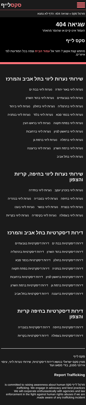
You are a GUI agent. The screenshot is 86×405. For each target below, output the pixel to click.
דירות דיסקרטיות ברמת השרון (29, 285)
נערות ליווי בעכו (24, 207)
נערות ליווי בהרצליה (70, 106)
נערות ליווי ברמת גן (45, 139)
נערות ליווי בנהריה (19, 198)
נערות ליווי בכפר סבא (69, 114)
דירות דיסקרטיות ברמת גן (67, 285)
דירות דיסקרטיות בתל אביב (31, 293)
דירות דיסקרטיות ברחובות (26, 277)
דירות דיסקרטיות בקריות (33, 335)
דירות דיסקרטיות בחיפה (68, 327)
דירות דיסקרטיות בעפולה (67, 335)
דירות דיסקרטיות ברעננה (67, 293)
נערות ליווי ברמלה (71, 139)
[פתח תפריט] (81, 5)
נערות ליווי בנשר (47, 207)
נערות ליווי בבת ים (40, 89)
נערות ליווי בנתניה (19, 114)
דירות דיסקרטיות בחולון (68, 260)
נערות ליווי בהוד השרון (40, 98)
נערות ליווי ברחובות (38, 131)
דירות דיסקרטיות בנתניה (67, 268)
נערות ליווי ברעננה (39, 148)
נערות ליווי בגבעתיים (70, 98)
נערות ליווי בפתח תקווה (68, 123)
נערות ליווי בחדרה (40, 190)
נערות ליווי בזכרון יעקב (69, 190)
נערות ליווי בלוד (43, 114)
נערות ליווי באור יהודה (69, 89)
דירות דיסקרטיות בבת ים (67, 243)
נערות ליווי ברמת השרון (68, 148)
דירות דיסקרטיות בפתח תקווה (30, 268)
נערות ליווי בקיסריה (44, 215)
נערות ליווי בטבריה (46, 198)
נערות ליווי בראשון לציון (68, 131)
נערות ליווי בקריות (17, 215)
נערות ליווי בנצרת (72, 207)
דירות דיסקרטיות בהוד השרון (65, 251)
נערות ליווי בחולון (44, 106)
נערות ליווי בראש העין (36, 123)
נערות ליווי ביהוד (19, 106)
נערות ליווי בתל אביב (70, 156)
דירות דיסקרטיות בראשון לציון (64, 277)
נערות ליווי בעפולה (71, 215)
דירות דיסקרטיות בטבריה (34, 327)
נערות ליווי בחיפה (72, 198)
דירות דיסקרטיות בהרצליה (27, 251)
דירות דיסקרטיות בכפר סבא (32, 260)
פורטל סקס (78, 13)
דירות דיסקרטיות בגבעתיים (32, 243)
